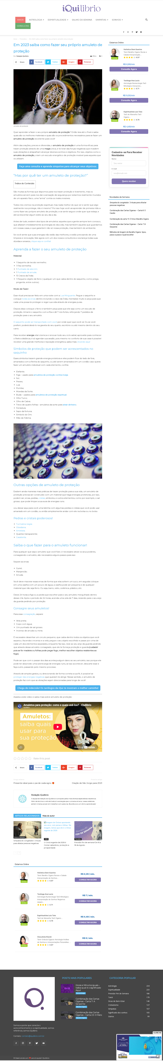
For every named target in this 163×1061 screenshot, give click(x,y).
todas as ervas (29, 299)
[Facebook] (124, 32)
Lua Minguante (67, 295)
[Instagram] (128, 32)
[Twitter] (137, 32)
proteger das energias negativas (29, 677)
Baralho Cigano (81, 1007)
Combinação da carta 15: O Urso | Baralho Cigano (129, 219)
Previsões (23, 39)
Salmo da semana (82, 20)
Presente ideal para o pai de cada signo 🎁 (33, 783)
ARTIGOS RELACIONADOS (27, 816)
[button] (146, 20)
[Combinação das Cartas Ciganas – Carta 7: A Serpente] (67, 1002)
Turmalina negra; (24, 524)
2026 (46, 839)
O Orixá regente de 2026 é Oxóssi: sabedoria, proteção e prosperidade (56, 845)
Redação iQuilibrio (22, 56)
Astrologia (35, 20)
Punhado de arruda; (27, 272)
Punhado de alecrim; (27, 269)
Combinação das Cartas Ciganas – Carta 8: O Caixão (128, 211)
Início (15, 39)
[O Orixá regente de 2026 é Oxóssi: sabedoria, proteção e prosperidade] (58, 830)
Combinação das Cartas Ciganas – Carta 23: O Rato (89, 1013)
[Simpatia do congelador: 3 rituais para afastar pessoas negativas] (27, 829)
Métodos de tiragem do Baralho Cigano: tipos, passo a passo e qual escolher (128, 233)
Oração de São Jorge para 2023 (87, 783)
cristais (42, 498)
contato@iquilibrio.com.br (33, 1036)
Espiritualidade (57, 20)
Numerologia (80, 993)
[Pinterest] (132, 32)
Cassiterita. (21, 537)
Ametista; (20, 530)
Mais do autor (49, 816)
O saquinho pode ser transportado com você (35, 322)
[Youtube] (141, 32)
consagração (29, 614)
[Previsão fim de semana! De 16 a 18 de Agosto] (88, 830)
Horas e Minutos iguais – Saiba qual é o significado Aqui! (88, 988)
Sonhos (116, 20)
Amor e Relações (19, 837)
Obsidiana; (21, 527)
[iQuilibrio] (81, 9)
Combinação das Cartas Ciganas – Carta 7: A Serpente (128, 225)
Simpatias (101, 20)
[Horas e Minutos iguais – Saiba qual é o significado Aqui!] (67, 988)
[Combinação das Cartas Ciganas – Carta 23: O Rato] (67, 1015)
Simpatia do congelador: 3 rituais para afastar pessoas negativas (128, 204)
